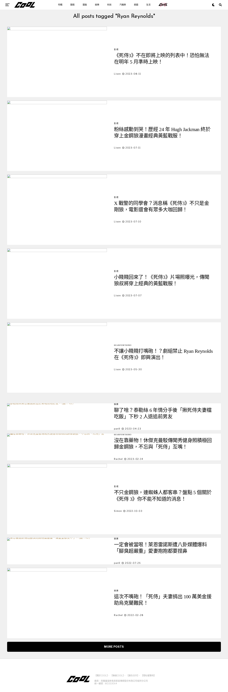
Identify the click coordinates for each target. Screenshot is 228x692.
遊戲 (136, 5)
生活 (148, 5)
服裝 (85, 5)
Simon (118, 511)
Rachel (118, 459)
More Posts (114, 646)
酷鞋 (72, 5)
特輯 (60, 5)
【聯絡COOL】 (117, 675)
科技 (109, 5)
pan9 (117, 428)
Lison (117, 73)
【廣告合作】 (132, 675)
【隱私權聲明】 (148, 675)
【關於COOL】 (101, 675)
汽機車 (123, 5)
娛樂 (97, 5)
